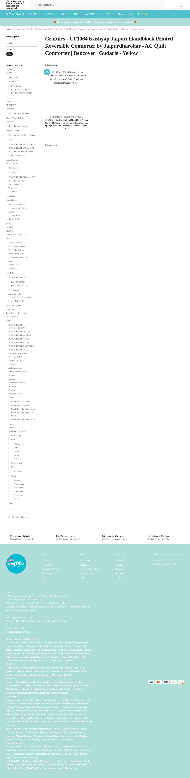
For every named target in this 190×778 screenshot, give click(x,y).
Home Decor (11, 163)
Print (13, 467)
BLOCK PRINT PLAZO (18, 339)
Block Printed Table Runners (20, 152)
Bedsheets (10, 109)
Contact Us (84, 565)
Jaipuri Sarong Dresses (18, 372)
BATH (8, 98)
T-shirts (11, 268)
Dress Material (12, 160)
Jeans (8, 224)
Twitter (119, 565)
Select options (67, 135)
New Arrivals (17, 463)
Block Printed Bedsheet (18, 113)
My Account (84, 560)
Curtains (9, 121)
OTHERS (10, 273)
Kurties (11, 379)
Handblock (18, 491)
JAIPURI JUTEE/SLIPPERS (20, 297)
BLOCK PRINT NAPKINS (20, 144)
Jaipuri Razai (77, 117)
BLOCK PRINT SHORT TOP (21, 346)
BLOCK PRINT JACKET (19, 331)
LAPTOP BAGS (18, 282)
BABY (9, 73)
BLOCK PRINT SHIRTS (21, 93)
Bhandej (17, 480)
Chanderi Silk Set (16, 357)
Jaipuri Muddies (15, 184)
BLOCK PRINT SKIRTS (19, 350)
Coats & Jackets (15, 243)
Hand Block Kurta (16, 250)
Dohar (11, 212)
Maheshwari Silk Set (17, 382)
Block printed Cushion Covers (21, 135)
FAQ (81, 577)
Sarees (11, 397)
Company (47, 560)
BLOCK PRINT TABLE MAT (21, 148)
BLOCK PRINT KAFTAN (19, 335)
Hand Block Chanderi (20, 402)
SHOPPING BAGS (19, 285)
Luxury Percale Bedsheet (17, 234)
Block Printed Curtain (17, 126)
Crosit (16, 451)
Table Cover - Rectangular (17, 313)
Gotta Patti (18, 488)
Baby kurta (16, 86)
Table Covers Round (17, 155)
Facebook (120, 560)
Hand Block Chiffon (20, 405)
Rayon (16, 455)
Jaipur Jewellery (15, 294)
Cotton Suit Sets (15, 361)
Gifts (13, 172)
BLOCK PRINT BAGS (18, 277)
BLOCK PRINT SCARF (18, 342)
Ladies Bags (11, 227)
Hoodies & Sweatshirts (18, 257)
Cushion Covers (13, 130)
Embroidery (19, 484)
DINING (9, 140)
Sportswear (13, 265)
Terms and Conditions (89, 569)
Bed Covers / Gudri (16, 204)
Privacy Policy (85, 573)
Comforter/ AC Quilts (60, 117)
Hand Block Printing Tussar (23, 419)
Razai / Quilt (13, 219)
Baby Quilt (13, 78)
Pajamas (12, 390)
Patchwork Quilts (13, 306)
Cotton (17, 448)
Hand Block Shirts (16, 254)
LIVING (9, 231)
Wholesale (47, 573)
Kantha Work (14, 215)
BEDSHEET (11, 105)
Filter (10, 54)
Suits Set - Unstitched (17, 431)
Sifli (15, 458)
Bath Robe (10, 101)
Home (8, 29)
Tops (10, 503)
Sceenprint (18, 495)
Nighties (12, 386)
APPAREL (10, 69)
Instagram (120, 569)
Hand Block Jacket (16, 246)
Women (9, 320)
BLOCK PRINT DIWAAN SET (21, 177)
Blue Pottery (13, 290)
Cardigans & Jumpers (17, 353)
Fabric (14, 439)
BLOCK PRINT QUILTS (22, 89)
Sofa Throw (11, 309)
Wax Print (18, 471)
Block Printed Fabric (15, 118)
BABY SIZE (13, 81)
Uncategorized (12, 317)
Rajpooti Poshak (15, 393)
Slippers (11, 427)
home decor (11, 196)
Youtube (120, 577)
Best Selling (16, 436)
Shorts (11, 424)
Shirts (10, 261)
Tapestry (12, 188)
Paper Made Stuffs (16, 301)
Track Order (48, 565)
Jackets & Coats (15, 368)
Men (8, 238)
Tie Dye (17, 499)
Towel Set (12, 192)
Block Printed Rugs (16, 181)
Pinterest (120, 573)
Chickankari (19, 444)
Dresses (11, 364)
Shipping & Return (51, 569)
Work (13, 476)
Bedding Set (13, 168)
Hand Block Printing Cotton (23, 409)
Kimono (12, 375)
